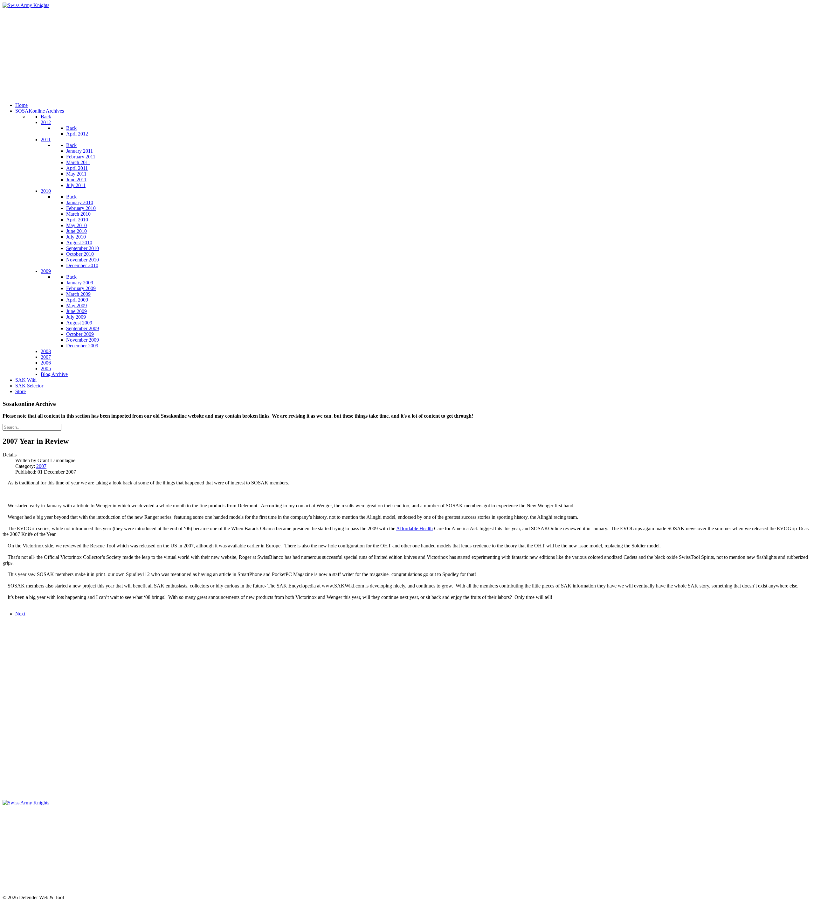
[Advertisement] (193, 52)
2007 (41, 466)
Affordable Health (414, 528)
